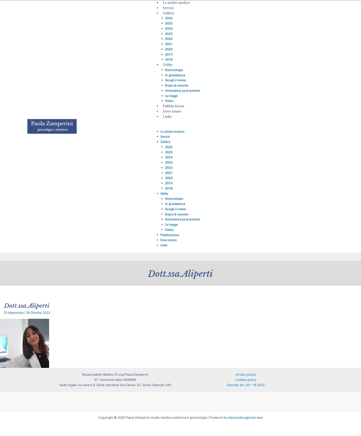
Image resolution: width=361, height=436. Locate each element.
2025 (169, 23)
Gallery (168, 13)
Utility (168, 65)
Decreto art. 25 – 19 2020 (245, 385)
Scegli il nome (175, 80)
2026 (169, 18)
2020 (169, 49)
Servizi (168, 8)
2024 (169, 29)
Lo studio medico (176, 3)
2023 (169, 34)
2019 (169, 54)
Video (169, 101)
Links (167, 116)
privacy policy (246, 374)
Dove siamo (172, 111)
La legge (171, 96)
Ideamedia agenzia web (245, 417)
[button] (257, 126)
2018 (169, 59)
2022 (169, 39)
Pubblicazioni (173, 106)
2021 (169, 44)
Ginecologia (174, 70)
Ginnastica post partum (182, 91)
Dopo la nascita (176, 85)
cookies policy (245, 380)
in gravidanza (175, 75)
